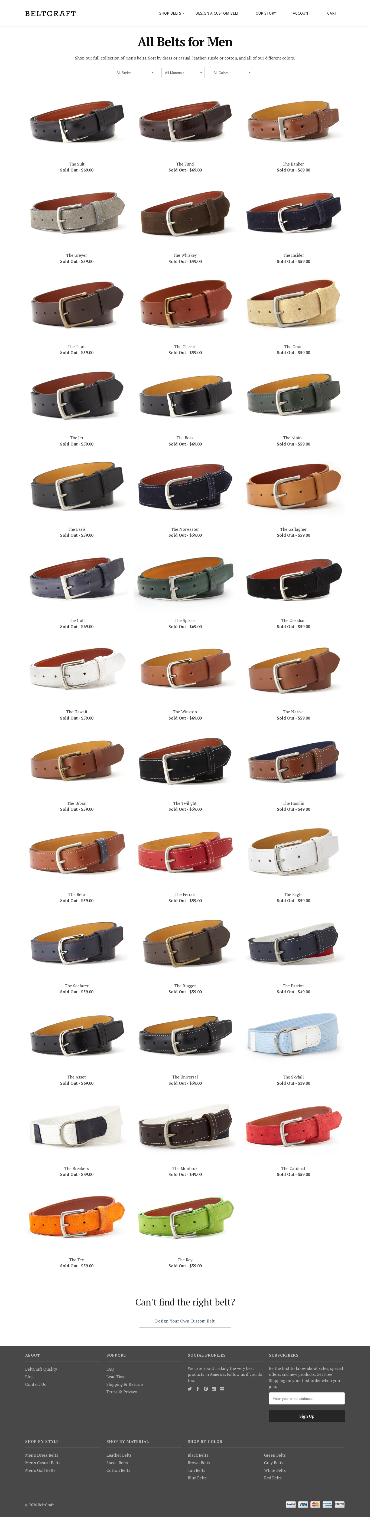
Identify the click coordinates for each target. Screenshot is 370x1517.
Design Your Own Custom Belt (185, 1321)
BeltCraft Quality (41, 1369)
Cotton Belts (118, 1470)
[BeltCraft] (63, 13)
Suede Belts (117, 1462)
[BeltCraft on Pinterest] (206, 1389)
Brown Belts (199, 1462)
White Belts (275, 1470)
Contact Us (35, 1384)
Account (301, 13)
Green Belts (275, 1455)
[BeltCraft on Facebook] (198, 1389)
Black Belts (198, 1455)
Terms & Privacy (121, 1391)
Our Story (266, 13)
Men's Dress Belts (41, 1455)
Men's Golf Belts (40, 1470)
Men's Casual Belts (42, 1462)
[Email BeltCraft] (222, 1389)
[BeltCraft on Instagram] (214, 1389)
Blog (29, 1376)
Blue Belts (197, 1477)
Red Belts (273, 1477)
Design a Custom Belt (217, 13)
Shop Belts (171, 13)
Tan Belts (196, 1470)
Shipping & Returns (125, 1384)
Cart (332, 13)
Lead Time (115, 1376)
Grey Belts (273, 1462)
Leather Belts (119, 1455)
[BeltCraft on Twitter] (190, 1389)
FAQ (110, 1369)
